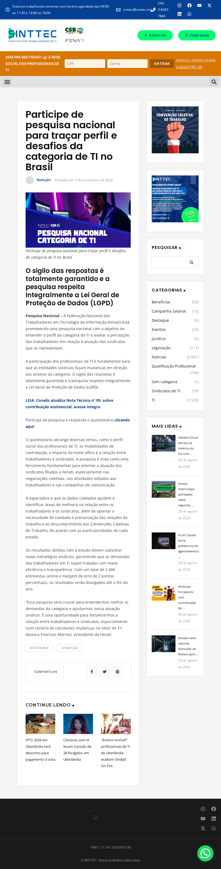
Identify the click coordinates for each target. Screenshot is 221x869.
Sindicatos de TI (166, 390)
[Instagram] (179, 5)
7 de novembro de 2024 (94, 180)
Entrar (162, 63)
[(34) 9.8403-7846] (153, 10)
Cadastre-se (189, 67)
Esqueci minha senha (196, 60)
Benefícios (161, 301)
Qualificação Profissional (174, 366)
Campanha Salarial (169, 311)
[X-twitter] (209, 5)
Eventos (159, 329)
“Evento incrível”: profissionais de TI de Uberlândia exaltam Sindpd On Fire (115, 753)
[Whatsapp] (189, 14)
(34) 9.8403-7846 (163, 9)
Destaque (39, 648)
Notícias (159, 356)
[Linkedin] (179, 14)
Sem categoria (164, 381)
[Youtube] (199, 5)
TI (153, 400)
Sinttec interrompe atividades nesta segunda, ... (186, 494)
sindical (70, 648)
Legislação (161, 347)
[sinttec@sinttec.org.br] (118, 10)
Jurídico (158, 338)
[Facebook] (189, 5)
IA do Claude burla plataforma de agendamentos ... (188, 546)
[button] (7, 81)
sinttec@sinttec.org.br (139, 9)
